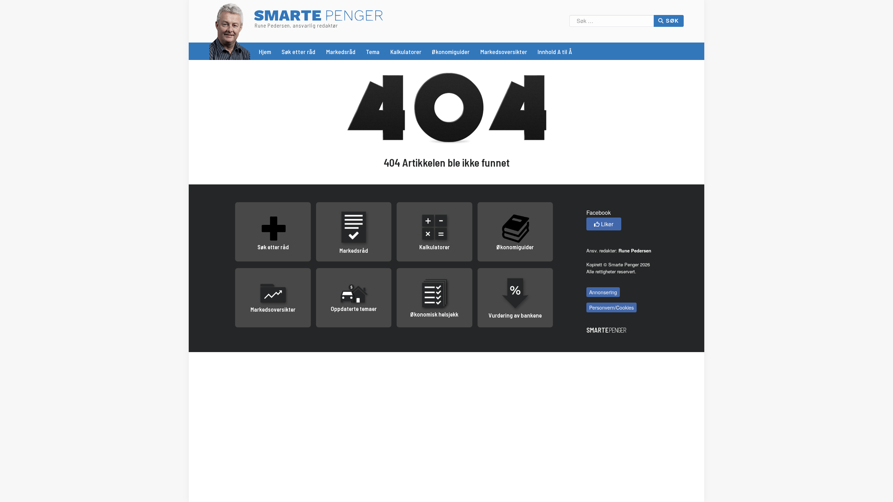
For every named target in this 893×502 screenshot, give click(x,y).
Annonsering (603, 292)
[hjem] (229, 30)
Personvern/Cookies (611, 307)
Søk (671, 20)
